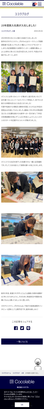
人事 (13, 31)
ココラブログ (34, 4)
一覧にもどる (22, 341)
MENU (40, 4)
